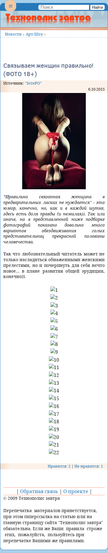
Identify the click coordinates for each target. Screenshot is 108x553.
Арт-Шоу (34, 34)
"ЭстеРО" (33, 83)
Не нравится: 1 (88, 466)
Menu (10, 10)
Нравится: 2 (59, 466)
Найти (97, 7)
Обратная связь (39, 491)
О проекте (75, 491)
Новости (13, 34)
